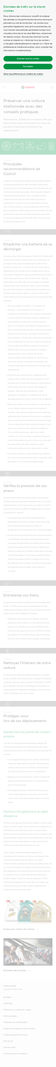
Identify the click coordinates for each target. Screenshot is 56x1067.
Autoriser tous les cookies (28, 59)
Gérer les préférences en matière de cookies (23, 74)
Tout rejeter (28, 66)
